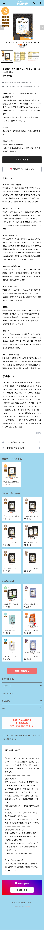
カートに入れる (22, 159)
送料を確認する (26, 83)
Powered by (19, 907)
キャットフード (7, 693)
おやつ (4, 708)
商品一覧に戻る (22, 671)
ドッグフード (6, 686)
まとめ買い (6, 701)
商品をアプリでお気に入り (23, 169)
